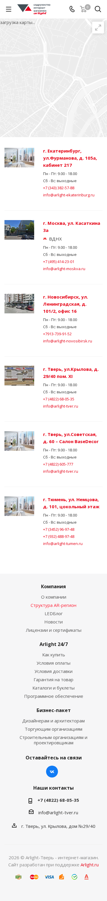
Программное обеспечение (53, 696)
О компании (53, 597)
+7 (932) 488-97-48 (58, 536)
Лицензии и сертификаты (53, 630)
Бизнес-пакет (54, 710)
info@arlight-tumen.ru (63, 543)
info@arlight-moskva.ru (64, 268)
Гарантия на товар (53, 679)
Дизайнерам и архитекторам (53, 721)
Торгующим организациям (53, 729)
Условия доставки (53, 671)
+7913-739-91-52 (57, 333)
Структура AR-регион (53, 605)
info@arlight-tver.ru (60, 406)
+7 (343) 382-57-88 (58, 187)
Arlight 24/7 (54, 644)
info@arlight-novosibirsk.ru (67, 341)
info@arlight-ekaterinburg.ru (69, 195)
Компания (53, 586)
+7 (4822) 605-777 (58, 464)
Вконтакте (52, 771)
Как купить (53, 655)
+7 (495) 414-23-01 (58, 261)
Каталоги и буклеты (53, 688)
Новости (53, 622)
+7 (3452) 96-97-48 (58, 529)
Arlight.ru (90, 865)
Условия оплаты (53, 663)
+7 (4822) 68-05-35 (58, 399)
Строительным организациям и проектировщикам (53, 740)
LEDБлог (54, 613)
